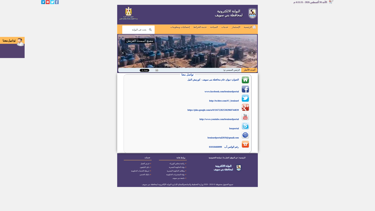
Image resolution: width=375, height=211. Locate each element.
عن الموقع (234, 158)
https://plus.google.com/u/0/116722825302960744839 (213, 110)
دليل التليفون (144, 167)
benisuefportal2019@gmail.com (223, 137)
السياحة (214, 27)
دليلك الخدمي (144, 174)
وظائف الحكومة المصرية (176, 171)
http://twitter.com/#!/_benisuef (224, 100)
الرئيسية (248, 27)
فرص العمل (145, 163)
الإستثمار (236, 27)
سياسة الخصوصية (215, 158)
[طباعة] (156, 70)
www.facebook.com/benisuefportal (222, 91)
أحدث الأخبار (249, 70)
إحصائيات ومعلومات (180, 27)
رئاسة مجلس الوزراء (177, 163)
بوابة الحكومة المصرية (177, 167)
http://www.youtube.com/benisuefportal (219, 119)
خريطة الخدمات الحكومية (140, 171)
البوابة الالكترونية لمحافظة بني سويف (229, 13)
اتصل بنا (226, 158)
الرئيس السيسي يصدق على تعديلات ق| (223, 70)
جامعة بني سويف (178, 178)
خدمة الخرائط (200, 27)
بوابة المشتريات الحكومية (175, 174)
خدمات (224, 27)
